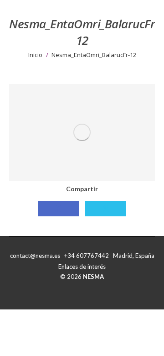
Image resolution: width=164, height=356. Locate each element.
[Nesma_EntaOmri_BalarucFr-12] (82, 132)
